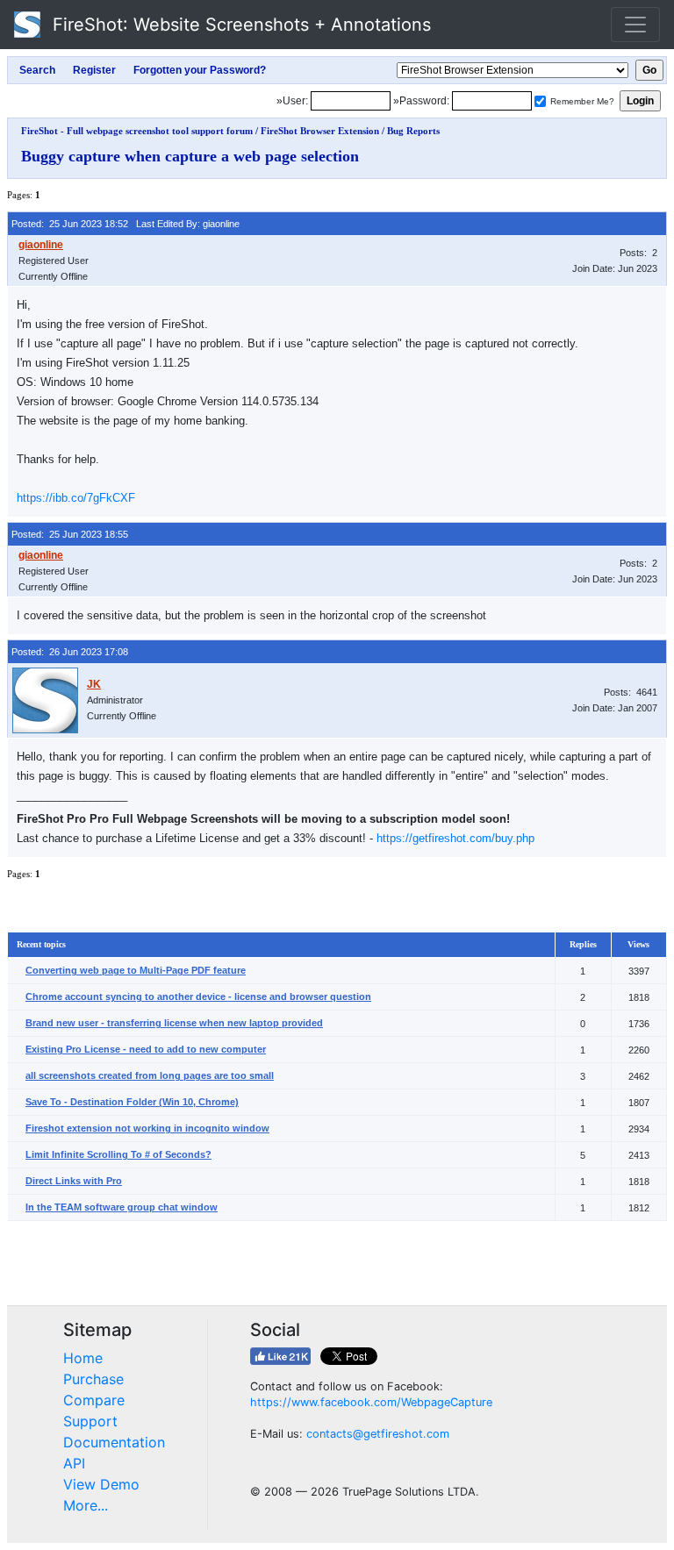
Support (90, 1421)
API (74, 1463)
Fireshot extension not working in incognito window (147, 1128)
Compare (94, 1400)
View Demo (101, 1484)
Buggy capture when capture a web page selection (190, 156)
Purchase (93, 1379)
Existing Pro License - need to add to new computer (145, 1049)
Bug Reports (413, 130)
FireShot (239, 24)
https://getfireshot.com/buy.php (455, 838)
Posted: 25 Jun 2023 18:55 (69, 534)
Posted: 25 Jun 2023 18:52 (69, 223)
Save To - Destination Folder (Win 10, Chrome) (132, 1101)
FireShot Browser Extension (320, 130)
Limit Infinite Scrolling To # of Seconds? (118, 1154)
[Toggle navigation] (635, 24)
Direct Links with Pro (73, 1180)
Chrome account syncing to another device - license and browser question (198, 996)
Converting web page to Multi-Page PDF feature (135, 970)
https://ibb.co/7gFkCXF (76, 497)
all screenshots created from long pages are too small (149, 1075)
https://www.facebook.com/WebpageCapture (371, 1402)
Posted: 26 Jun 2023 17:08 (69, 651)
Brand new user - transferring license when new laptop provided (174, 1023)
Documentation (114, 1442)
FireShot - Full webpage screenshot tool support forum (137, 130)
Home (83, 1358)
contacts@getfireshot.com (377, 1433)
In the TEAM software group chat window (121, 1207)
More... (85, 1505)
